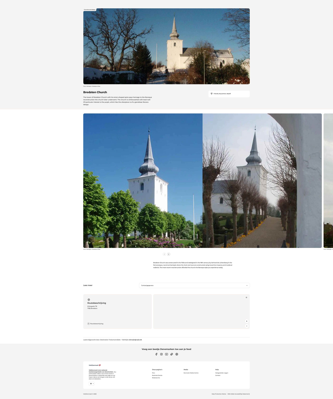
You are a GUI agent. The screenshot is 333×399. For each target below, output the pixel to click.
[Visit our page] (161, 354)
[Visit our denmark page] (156, 354)
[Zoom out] (247, 326)
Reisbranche (156, 378)
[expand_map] (246, 297)
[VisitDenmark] (95, 365)
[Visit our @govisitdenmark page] (171, 354)
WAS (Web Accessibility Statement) (239, 394)
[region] (201, 311)
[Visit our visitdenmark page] (166, 354)
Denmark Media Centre (191, 373)
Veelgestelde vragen (221, 373)
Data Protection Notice (219, 394)
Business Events (157, 375)
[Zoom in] (247, 321)
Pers (153, 373)
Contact (217, 375)
